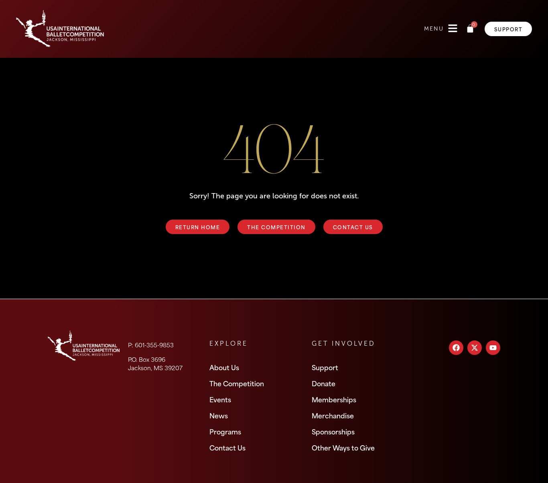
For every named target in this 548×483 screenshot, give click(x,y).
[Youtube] (493, 347)
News (218, 415)
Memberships (334, 399)
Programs (225, 431)
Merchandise (333, 415)
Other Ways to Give (343, 447)
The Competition (236, 383)
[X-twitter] (474, 347)
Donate (323, 383)
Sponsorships (333, 431)
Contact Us (227, 447)
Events (220, 399)
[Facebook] (456, 347)
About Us (224, 367)
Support (325, 367)
